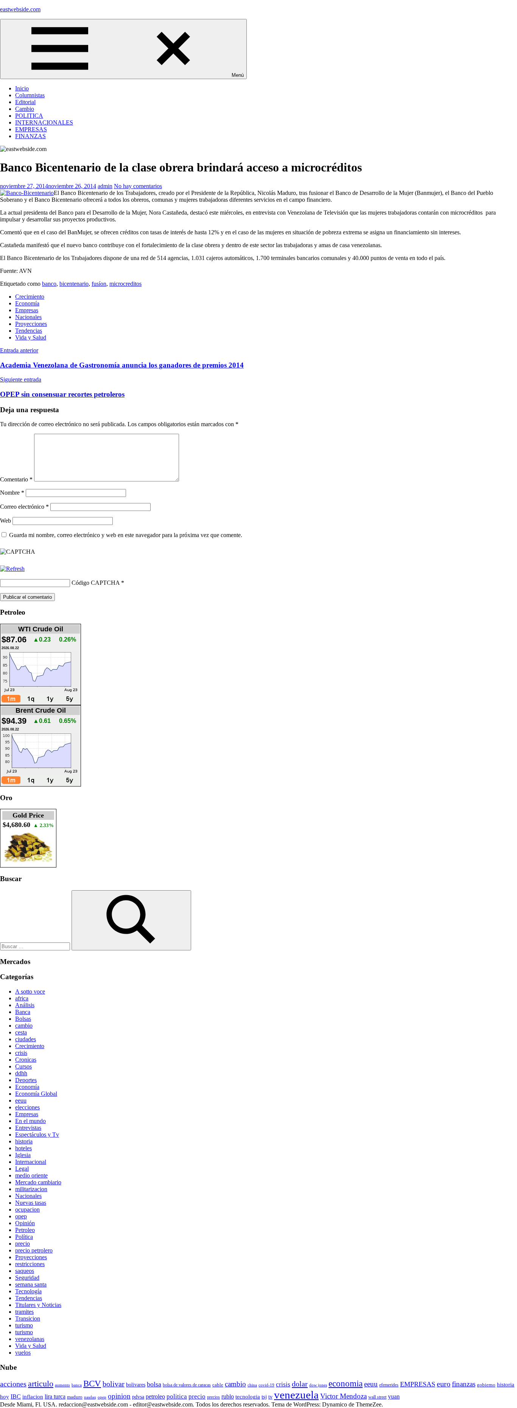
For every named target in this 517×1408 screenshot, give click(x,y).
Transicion (27, 1318)
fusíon (99, 283)
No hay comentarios (138, 186)
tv (270, 1397)
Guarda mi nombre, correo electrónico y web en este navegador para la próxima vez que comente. (125, 535)
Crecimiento (29, 296)
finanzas (463, 1384)
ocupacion (27, 1209)
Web (5, 520)
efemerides (389, 1385)
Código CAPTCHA (96, 582)
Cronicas (25, 1059)
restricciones (30, 1264)
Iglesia (23, 1155)
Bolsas (23, 1019)
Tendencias (28, 330)
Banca (22, 1012)
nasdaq (90, 1397)
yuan (394, 1396)
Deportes (26, 1080)
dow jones (318, 1385)
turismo (24, 1325)
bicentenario (74, 283)
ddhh (21, 1073)
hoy (4, 1397)
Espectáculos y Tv (37, 1134)
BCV (92, 1383)
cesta (21, 1032)
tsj (264, 1397)
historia (24, 1141)
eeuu (20, 1100)
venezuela (296, 1395)
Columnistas (30, 95)
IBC (16, 1396)
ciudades (25, 1039)
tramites (24, 1311)
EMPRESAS (31, 129)
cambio (24, 1025)
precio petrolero (34, 1250)
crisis (21, 1053)
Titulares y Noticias (38, 1305)
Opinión (25, 1223)
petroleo (155, 1396)
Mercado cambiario (38, 1182)
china (252, 1385)
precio (22, 1243)
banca (77, 1385)
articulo (40, 1383)
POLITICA (29, 115)
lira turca (55, 1396)
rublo (227, 1396)
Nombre (12, 492)
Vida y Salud (30, 337)
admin (105, 186)
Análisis (24, 1005)
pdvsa (138, 1397)
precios (213, 1397)
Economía (27, 303)
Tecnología (28, 1291)
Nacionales (28, 317)
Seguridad (27, 1277)
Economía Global (36, 1093)
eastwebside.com (20, 9)
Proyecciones (31, 324)
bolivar (114, 1384)
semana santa (31, 1284)
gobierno (486, 1385)
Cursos (23, 1066)
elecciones (27, 1107)
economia (346, 1383)
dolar (300, 1384)
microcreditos (125, 283)
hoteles (23, 1148)
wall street (377, 1397)
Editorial (25, 102)
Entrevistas (28, 1128)
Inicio (22, 88)
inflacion (32, 1397)
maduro (75, 1397)
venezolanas (29, 1339)
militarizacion (31, 1189)
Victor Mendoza (343, 1396)
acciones (13, 1384)
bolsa (154, 1384)
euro (443, 1384)
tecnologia (247, 1397)
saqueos (24, 1271)
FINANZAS (30, 136)
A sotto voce (30, 991)
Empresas (26, 310)
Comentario (16, 479)
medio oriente (31, 1175)
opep (21, 1216)
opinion (119, 1396)
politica (177, 1396)
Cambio (24, 109)
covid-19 (266, 1385)
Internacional (30, 1162)
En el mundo (30, 1121)
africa (21, 998)
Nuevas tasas (30, 1202)
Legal (22, 1168)
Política (24, 1237)
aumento (62, 1385)
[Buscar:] (36, 946)
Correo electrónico (24, 506)
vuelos (23, 1352)
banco (49, 283)
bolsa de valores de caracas (187, 1385)
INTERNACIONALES (44, 122)
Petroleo (25, 1230)
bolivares (135, 1385)
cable (217, 1385)
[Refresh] (12, 568)
